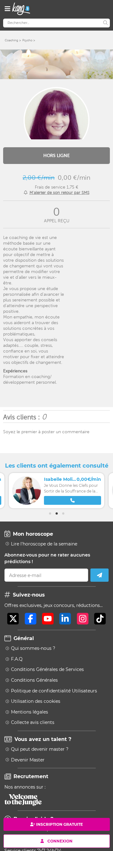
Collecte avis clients (32, 722)
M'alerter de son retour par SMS (59, 192)
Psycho (27, 40)
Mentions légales (29, 711)
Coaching (11, 40)
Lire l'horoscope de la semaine (44, 543)
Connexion (60, 840)
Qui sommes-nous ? (33, 648)
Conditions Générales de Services (47, 669)
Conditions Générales (34, 680)
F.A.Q (17, 659)
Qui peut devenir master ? (39, 749)
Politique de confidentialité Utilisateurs (54, 690)
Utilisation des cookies (35, 701)
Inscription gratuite (59, 824)
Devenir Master (28, 759)
